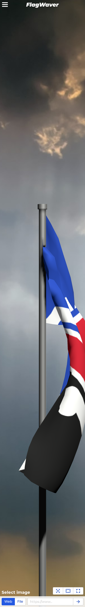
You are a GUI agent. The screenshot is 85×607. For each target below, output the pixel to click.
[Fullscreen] (78, 591)
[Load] (78, 601)
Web (8, 601)
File (20, 601)
